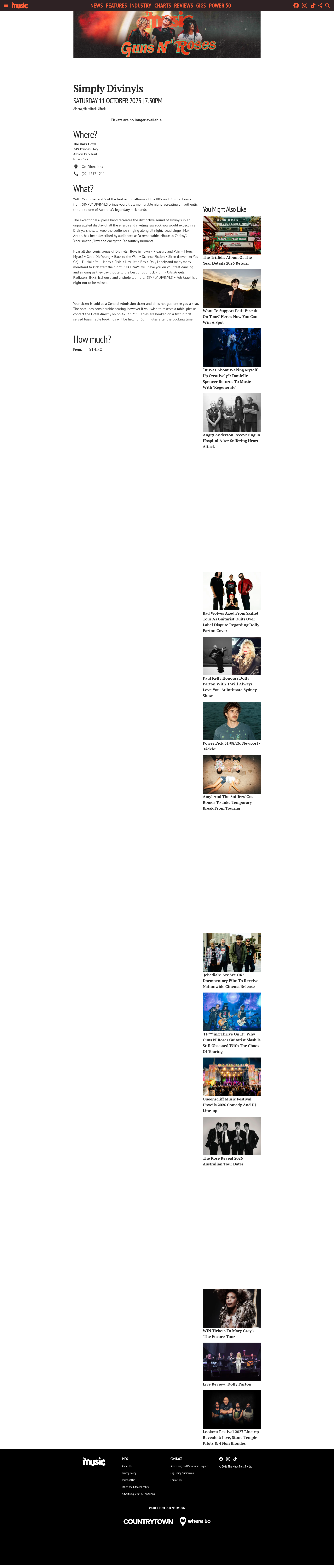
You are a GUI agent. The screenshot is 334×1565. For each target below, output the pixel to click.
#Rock (102, 109)
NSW (76, 159)
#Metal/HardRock (85, 109)
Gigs (201, 5)
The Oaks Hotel (84, 144)
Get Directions (92, 166)
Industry (140, 5)
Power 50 (220, 5)
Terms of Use (128, 1479)
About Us (126, 1466)
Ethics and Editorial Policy (135, 1486)
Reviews (183, 5)
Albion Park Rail (85, 154)
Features (116, 5)
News (96, 5)
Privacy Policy (129, 1472)
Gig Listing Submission (182, 1472)
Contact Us (175, 1479)
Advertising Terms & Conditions (138, 1493)
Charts (162, 5)
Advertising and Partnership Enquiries (189, 1466)
